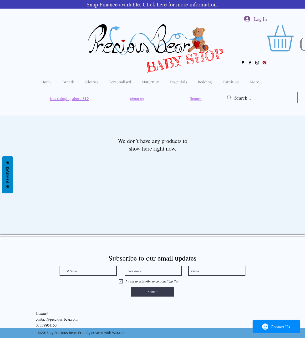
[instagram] (257, 62)
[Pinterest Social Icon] (264, 62)
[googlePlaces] (242, 62)
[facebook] (250, 62)
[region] (69, 98)
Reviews (7, 174)
